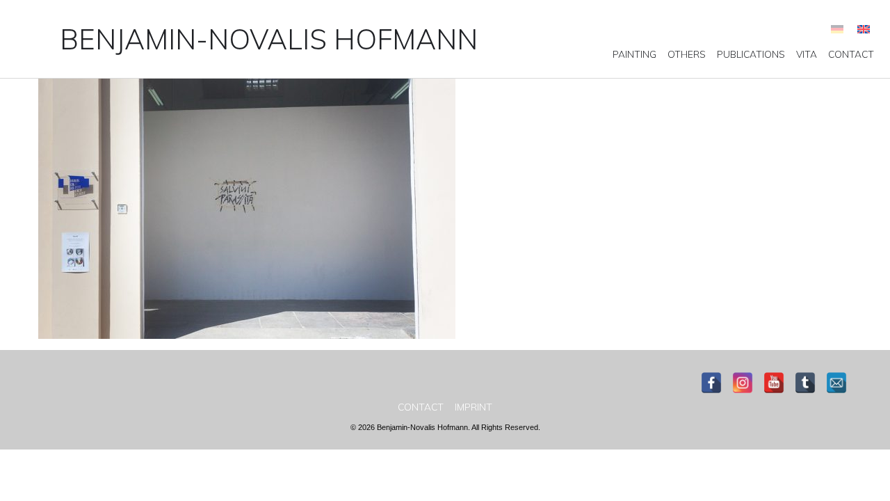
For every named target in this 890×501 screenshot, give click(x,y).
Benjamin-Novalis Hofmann (269, 39)
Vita (806, 54)
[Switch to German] (837, 28)
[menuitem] (634, 54)
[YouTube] (773, 382)
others (687, 54)
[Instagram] (742, 382)
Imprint (473, 407)
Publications (751, 54)
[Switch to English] (863, 28)
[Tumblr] (805, 382)
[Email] (836, 382)
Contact (851, 54)
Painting (634, 54)
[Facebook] (711, 382)
